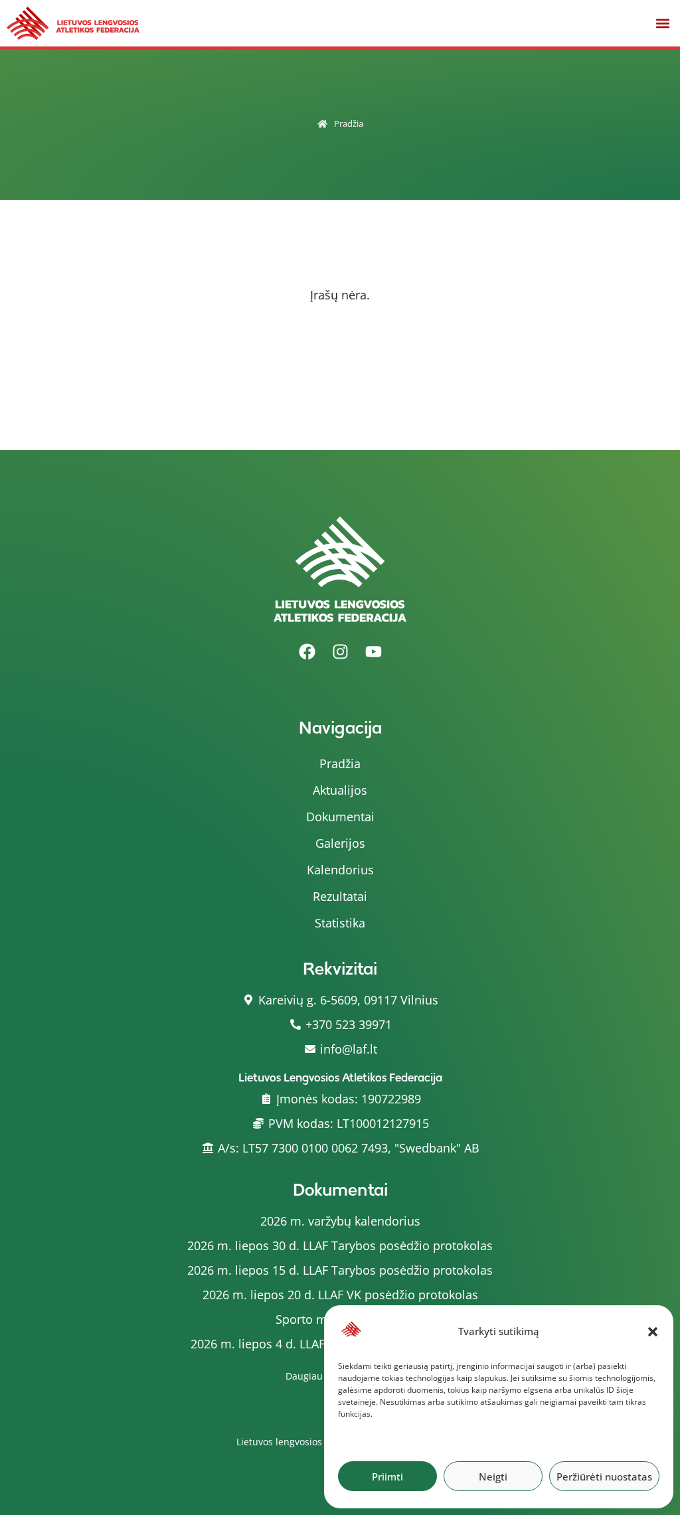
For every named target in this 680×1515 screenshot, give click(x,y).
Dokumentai (340, 817)
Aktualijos (340, 790)
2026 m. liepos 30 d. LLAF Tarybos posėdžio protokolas (340, 1245)
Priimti (387, 1476)
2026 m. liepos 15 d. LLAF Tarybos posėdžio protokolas (340, 1270)
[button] (652, 1331)
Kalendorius (340, 870)
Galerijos (340, 843)
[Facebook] (306, 652)
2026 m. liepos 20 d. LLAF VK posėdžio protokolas (340, 1295)
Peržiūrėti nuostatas (604, 1476)
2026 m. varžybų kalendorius (340, 1221)
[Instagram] (340, 652)
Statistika (340, 923)
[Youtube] (373, 652)
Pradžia (348, 123)
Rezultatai (340, 896)
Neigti (493, 1476)
